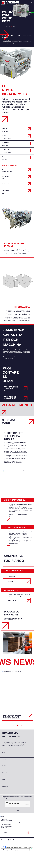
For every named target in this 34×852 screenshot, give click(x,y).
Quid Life (11, 839)
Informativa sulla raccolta (10, 850)
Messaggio (5, 786)
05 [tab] (14, 26)
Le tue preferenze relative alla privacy (18, 847)
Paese (4, 779)
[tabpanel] (17, 695)
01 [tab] (4, 26)
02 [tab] (7, 26)
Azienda (4, 772)
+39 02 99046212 (6, 824)
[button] (3, 236)
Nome (4, 752)
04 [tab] (11, 26)
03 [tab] (9, 26)
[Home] (3, 2)
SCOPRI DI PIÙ (9, 358)
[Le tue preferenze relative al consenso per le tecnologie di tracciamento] (31, 849)
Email (4, 766)
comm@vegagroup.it (6, 826)
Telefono (4, 759)
